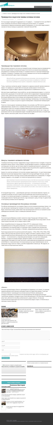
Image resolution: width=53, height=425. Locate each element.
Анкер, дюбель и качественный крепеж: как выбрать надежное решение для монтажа (9, 321)
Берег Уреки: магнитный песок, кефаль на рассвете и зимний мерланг (43, 311)
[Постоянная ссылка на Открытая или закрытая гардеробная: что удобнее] (4, 409)
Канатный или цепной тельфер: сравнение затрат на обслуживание (25, 311)
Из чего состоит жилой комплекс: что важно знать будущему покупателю (15, 402)
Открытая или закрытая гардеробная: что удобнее (15, 407)
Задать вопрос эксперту (13, 382)
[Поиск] (51, 7)
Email (3, 345)
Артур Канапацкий (10, 19)
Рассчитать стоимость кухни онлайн (13, 366)
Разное (9, 13)
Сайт (3, 350)
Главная (5, 13)
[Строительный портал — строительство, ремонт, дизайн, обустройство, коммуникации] (7, 5)
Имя (3, 341)
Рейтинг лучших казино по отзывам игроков (37, 363)
